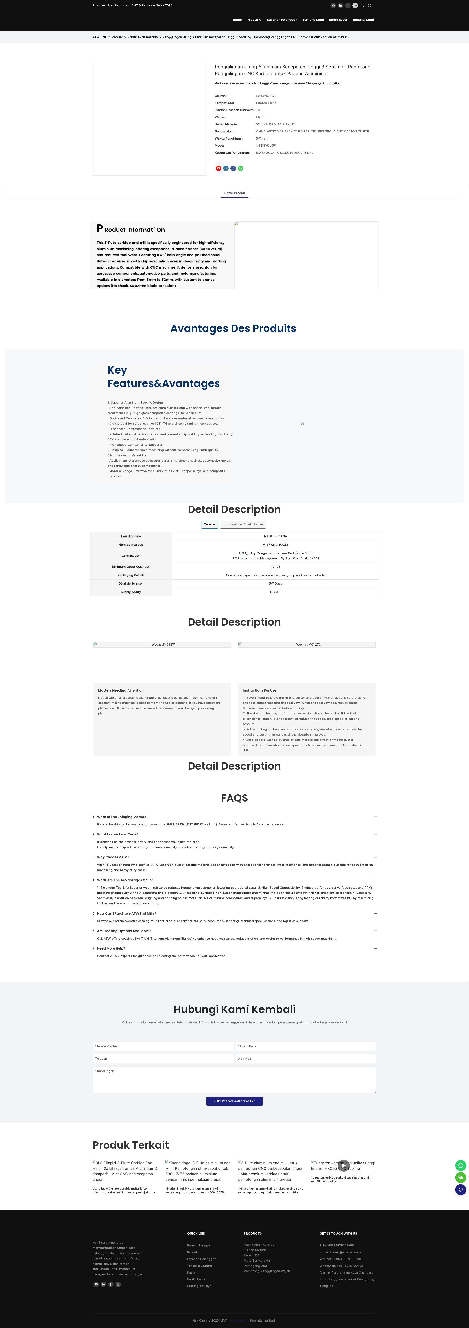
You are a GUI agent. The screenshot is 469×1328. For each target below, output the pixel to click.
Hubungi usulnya (199, 1286)
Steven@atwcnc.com (345, 1252)
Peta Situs (238, 1320)
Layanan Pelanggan (201, 1259)
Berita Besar (196, 1279)
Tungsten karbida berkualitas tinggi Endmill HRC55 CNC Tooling (340, 1179)
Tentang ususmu (199, 1266)
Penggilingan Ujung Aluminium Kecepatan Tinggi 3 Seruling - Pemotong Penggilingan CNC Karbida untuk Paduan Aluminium (256, 37)
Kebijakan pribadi (262, 1320)
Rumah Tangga (198, 1245)
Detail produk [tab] (234, 193)
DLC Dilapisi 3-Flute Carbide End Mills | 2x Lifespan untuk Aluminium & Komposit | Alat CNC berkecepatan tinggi (125, 1190)
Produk (117, 37)
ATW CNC (100, 37)
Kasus (191, 1272)
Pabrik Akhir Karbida (142, 37)
